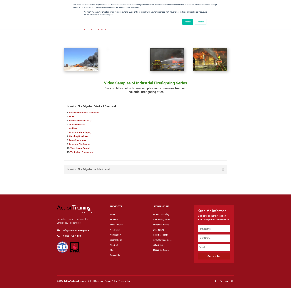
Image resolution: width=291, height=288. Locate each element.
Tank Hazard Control (80, 148)
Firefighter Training (161, 224)
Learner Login (116, 240)
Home (112, 214)
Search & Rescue (77, 124)
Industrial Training (160, 234)
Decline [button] (200, 21)
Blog (112, 250)
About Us (114, 245)
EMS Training (158, 229)
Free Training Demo (161, 219)
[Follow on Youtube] (226, 281)
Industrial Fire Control (79, 144)
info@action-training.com (76, 230)
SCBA (71, 116)
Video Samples (116, 224)
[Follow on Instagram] (232, 281)
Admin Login (115, 234)
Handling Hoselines (78, 136)
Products (114, 219)
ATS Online (115, 229)
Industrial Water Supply (80, 132)
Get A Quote (158, 245)
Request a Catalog (161, 214)
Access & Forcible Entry (80, 120)
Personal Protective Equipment (84, 112)
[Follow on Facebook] (216, 281)
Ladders (73, 128)
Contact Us (115, 255)
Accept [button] (188, 21)
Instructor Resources (162, 240)
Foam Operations (77, 140)
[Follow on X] (221, 281)
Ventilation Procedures (81, 152)
